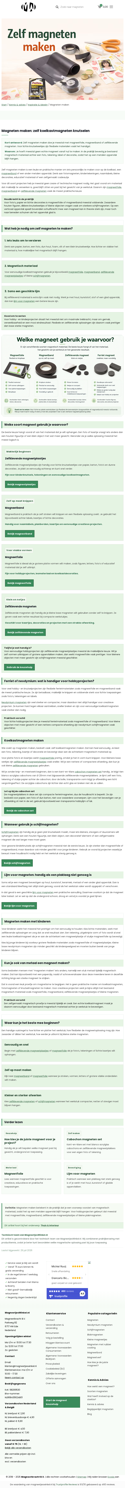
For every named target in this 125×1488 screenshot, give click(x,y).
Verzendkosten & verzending (55, 1326)
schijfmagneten (41, 276)
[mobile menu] (111, 6)
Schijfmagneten (10, 832)
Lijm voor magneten (81, 1174)
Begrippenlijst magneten (100, 1409)
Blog (89, 1414)
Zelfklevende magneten (20, 606)
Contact (50, 1320)
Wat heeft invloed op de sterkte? (100, 1398)
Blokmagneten (95, 1334)
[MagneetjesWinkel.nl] (28, 7)
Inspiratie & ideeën (38, 104)
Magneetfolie (14, 557)
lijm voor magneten (24, 301)
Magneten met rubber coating (99, 1346)
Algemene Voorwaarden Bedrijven (58, 1357)
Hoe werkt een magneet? (100, 1386)
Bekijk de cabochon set (20, 810)
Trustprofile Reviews (66, 1484)
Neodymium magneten (14, 702)
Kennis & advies (17, 104)
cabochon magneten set (88, 771)
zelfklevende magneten (33, 191)
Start (4, 104)
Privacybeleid (53, 1363)
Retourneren (52, 1333)
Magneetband (14, 508)
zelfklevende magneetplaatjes (30, 761)
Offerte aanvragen (56, 1378)
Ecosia (111, 1476)
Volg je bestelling (55, 1337)
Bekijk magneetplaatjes (21, 484)
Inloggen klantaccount (58, 1342)
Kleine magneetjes (97, 1339)
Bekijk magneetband (19, 533)
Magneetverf (94, 1357)
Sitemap (81, 1476)
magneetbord (9, 173)
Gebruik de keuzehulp (19, 667)
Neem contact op (14, 1377)
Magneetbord (94, 1352)
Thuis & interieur (50, 1225)
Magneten (92, 1320)
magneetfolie (114, 187)
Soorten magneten (97, 1391)
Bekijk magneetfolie (19, 583)
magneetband (9, 191)
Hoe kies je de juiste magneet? (97, 1364)
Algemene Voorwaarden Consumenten (58, 1349)
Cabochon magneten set (84, 1139)
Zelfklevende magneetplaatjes (25, 458)
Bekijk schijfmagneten (17, 863)
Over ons (50, 1383)
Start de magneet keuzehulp (56, 1402)
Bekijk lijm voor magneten (19, 905)
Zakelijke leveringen (56, 1373)
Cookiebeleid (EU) (55, 1368)
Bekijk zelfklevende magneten (25, 632)
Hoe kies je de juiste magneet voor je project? (29, 1141)
